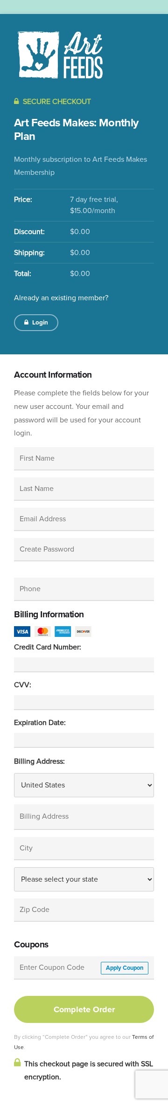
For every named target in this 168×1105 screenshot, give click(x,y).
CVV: (22, 685)
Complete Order (84, 1009)
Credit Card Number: (47, 647)
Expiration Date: (40, 722)
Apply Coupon (124, 968)
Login (39, 322)
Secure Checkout (56, 101)
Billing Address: (39, 761)
